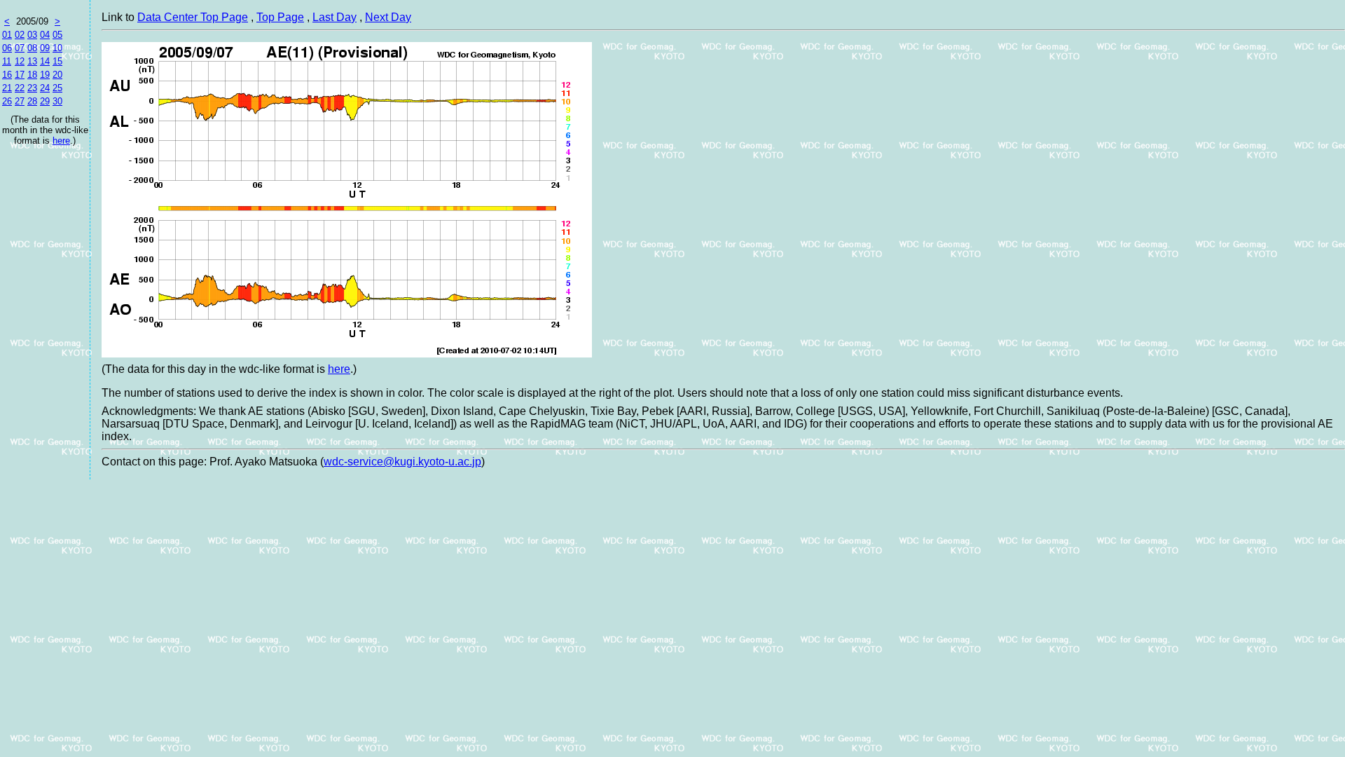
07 (20, 48)
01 (7, 34)
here (61, 140)
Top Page (280, 17)
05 (57, 34)
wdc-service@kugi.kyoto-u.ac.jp (402, 462)
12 (20, 61)
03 (32, 34)
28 (32, 101)
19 (45, 74)
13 (32, 61)
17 (20, 74)
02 (20, 34)
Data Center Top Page (192, 17)
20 (57, 74)
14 (45, 61)
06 (7, 48)
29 (45, 101)
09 (45, 48)
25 (57, 88)
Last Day (334, 17)
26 (7, 101)
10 (57, 48)
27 (20, 101)
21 (7, 88)
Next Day (388, 17)
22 (20, 88)
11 (6, 61)
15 (57, 61)
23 (32, 88)
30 (57, 101)
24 (45, 88)
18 (32, 74)
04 (45, 34)
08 (32, 48)
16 (7, 74)
